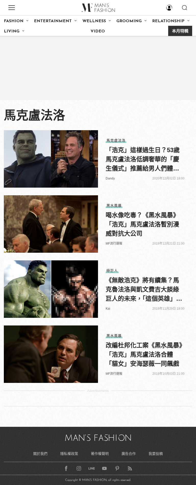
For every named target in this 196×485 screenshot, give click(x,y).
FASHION (13, 21)
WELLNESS (94, 21)
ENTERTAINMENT (53, 21)
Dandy (110, 178)
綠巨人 (112, 271)
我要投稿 (156, 454)
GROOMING (129, 21)
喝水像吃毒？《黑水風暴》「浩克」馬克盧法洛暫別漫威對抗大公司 (142, 224)
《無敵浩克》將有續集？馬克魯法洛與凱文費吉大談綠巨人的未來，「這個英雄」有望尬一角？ (144, 290)
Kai (108, 308)
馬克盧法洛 (116, 140)
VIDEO (98, 31)
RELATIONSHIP (168, 21)
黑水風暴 (114, 205)
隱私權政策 (69, 454)
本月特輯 (180, 31)
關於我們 (40, 454)
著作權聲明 (100, 454)
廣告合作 (128, 454)
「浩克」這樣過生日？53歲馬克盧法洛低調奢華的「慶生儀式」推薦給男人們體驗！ (143, 160)
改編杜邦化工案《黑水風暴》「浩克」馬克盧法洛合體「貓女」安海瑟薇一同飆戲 (144, 354)
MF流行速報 (114, 243)
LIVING (11, 31)
